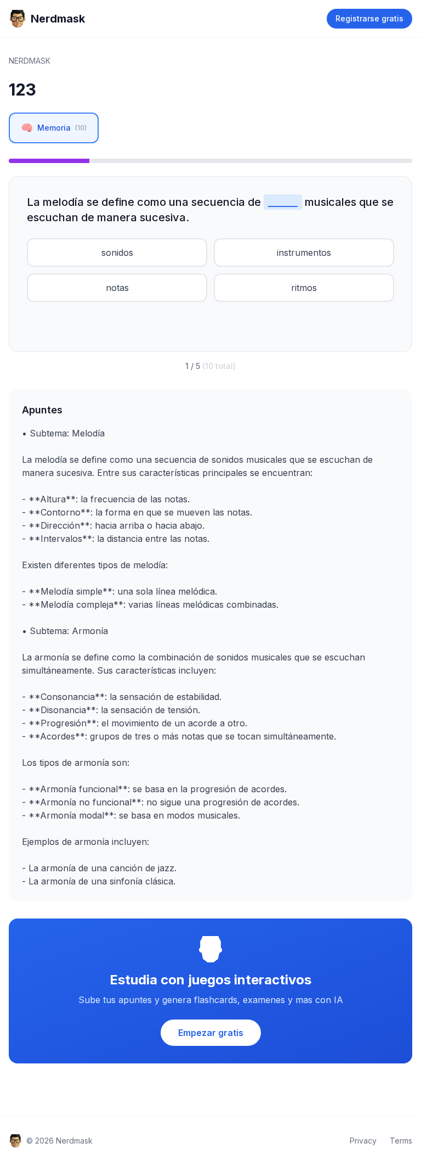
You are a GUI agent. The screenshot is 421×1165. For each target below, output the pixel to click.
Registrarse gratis (369, 18)
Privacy (363, 1140)
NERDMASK (29, 60)
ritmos (304, 287)
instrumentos (304, 252)
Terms (401, 1140)
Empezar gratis (210, 1032)
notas (117, 287)
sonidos (117, 252)
